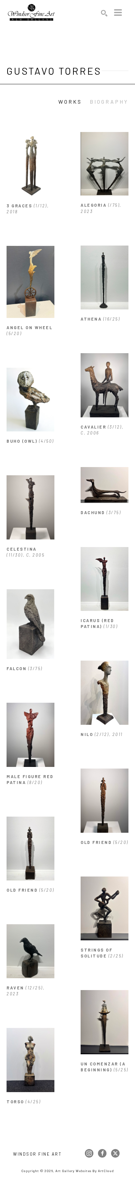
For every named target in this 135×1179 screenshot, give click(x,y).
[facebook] (102, 1153)
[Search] (104, 13)
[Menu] (118, 12)
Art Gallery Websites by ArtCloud (84, 1171)
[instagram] (89, 1153)
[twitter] (115, 1153)
